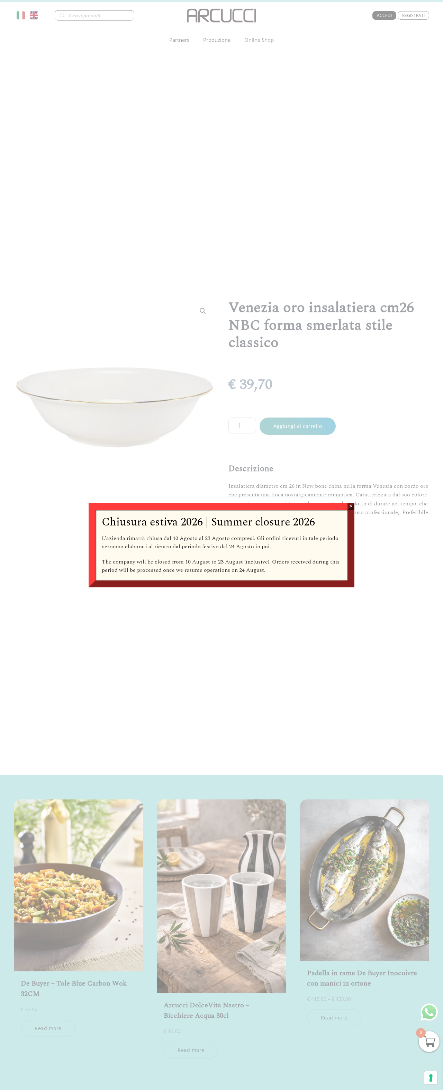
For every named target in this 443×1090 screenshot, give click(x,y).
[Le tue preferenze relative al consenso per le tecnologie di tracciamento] (430, 1077)
